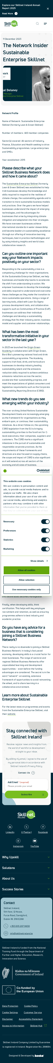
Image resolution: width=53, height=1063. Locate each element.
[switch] (45, 530)
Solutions (8, 868)
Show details (37, 561)
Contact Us (24, 772)
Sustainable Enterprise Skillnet (22, 183)
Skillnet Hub (36, 1025)
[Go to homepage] (26, 814)
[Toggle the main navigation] (45, 23)
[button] (48, 9)
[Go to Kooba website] (39, 1056)
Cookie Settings (10, 1012)
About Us (8, 878)
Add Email (18, 782)
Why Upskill (10, 857)
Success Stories (13, 889)
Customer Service (33, 1012)
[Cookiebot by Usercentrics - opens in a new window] (37, 471)
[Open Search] (37, 23)
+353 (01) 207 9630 (20, 926)
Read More (7, 13)
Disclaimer (7, 1019)
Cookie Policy (31, 1006)
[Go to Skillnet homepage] (11, 23)
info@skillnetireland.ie (21, 933)
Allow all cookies (26, 570)
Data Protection (10, 1006)
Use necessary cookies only (26, 589)
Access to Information (13, 1025)
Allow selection (26, 580)
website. (12, 713)
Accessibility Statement (31, 1019)
